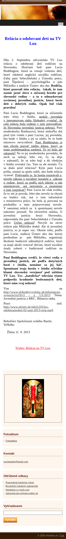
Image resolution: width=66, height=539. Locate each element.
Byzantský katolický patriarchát (22, 486)
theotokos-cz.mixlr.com (17, 489)
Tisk (62, 535)
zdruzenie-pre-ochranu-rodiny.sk (22, 493)
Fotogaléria (11, 441)
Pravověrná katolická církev (20, 482)
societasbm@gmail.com (16, 461)
